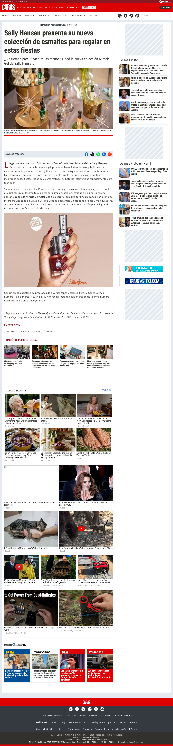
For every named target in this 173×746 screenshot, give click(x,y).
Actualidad (42, 7)
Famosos (31, 7)
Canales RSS (42, 729)
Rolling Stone (98, 722)
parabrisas (100, 652)
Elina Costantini (60, 16)
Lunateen (117, 715)
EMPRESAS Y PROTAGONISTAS (52, 25)
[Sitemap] (102, 709)
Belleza (37, 332)
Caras (53, 722)
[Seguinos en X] (131, 16)
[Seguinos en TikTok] (137, 16)
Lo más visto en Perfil (135, 163)
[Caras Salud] (144, 271)
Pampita (5, 16)
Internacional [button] (73, 7)
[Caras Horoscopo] (144, 283)
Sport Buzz (112, 722)
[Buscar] (168, 15)
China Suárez (30, 16)
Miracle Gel (25, 332)
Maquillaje (49, 332)
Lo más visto (128, 60)
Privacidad (87, 729)
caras (72, 652)
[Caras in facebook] (125, 16)
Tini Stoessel (17, 16)
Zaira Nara (93, 16)
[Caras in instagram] (120, 16)
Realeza (53, 7)
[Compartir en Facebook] (86, 154)
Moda (61, 7)
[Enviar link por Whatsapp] (98, 154)
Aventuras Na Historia (79, 722)
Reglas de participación (115, 729)
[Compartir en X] (92, 154)
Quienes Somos (57, 729)
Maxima (133, 722)
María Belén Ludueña (78, 16)
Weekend (93, 715)
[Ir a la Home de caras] (8, 9)
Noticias (21, 7)
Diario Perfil (46, 715)
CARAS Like (89, 7)
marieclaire (45, 652)
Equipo (98, 729)
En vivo (166, 7)
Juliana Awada (44, 16)
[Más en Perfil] (19, 645)
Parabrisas (105, 715)
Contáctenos (74, 729)
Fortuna (82, 715)
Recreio (123, 722)
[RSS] (96, 709)
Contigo (62, 722)
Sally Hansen (11, 332)
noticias (17, 652)
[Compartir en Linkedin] (104, 154)
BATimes (128, 715)
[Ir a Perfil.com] (165, 2)
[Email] (110, 154)
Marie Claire (70, 715)
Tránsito (133, 729)
